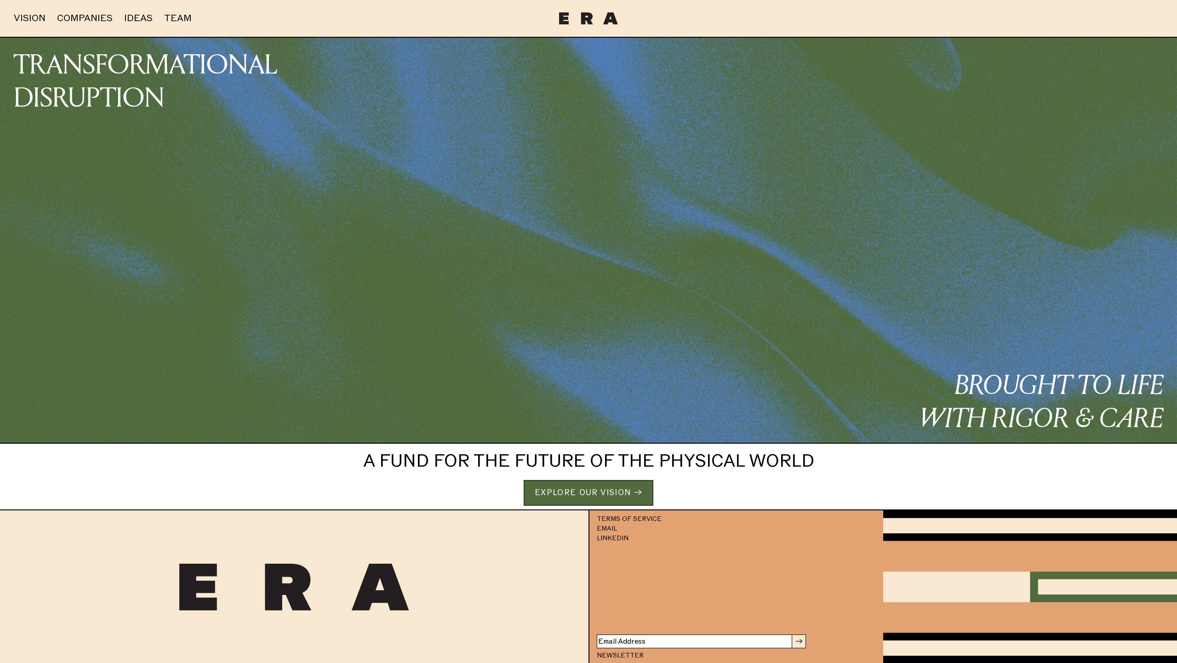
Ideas (138, 18)
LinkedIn (612, 538)
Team (178, 18)
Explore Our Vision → (588, 492)
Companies (85, 18)
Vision (30, 18)
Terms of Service (629, 518)
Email (607, 528)
